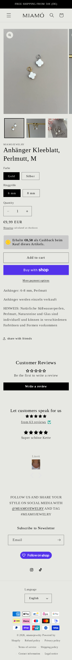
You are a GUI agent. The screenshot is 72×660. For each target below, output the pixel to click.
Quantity (8, 202)
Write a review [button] (36, 386)
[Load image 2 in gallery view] (36, 128)
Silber (30, 176)
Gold (11, 176)
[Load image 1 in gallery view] (14, 128)
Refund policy (32, 640)
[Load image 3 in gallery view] (57, 128)
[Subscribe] (59, 540)
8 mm (31, 193)
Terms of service (27, 647)
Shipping (8, 228)
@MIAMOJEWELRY (28, 508)
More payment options (36, 280)
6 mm (12, 193)
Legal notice (51, 653)
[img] (36, 416)
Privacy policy (52, 640)
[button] (9, 15)
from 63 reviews (33, 422)
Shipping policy (49, 647)
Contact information (29, 653)
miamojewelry (34, 635)
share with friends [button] (19, 338)
